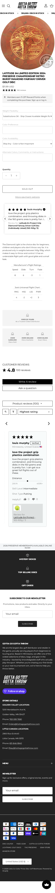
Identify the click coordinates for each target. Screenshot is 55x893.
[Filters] (13, 412)
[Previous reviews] (5, 219)
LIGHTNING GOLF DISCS (11, 847)
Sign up (35, 100)
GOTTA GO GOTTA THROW (39, 844)
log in (43, 100)
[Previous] (7, 424)
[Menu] (3, 5)
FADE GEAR (21, 844)
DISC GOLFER (7, 844)
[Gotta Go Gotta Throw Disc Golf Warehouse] (27, 6)
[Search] (10, 5)
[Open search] (5, 412)
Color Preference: (10, 124)
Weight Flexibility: (10, 111)
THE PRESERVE (31, 847)
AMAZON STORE (8, 851)
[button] (27, 219)
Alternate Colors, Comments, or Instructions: (23, 152)
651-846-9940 (15, 743)
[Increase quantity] (17, 175)
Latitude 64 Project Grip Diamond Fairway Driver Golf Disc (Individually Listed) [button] (24, 517)
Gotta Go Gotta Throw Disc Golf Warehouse (25, 869)
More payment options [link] (27, 197)
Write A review (27, 381)
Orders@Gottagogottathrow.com (24, 724)
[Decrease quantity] (5, 175)
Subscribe (27, 624)
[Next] (47, 424)
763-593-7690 (15, 719)
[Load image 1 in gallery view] (27, 42)
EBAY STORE (45, 847)
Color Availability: (10, 138)
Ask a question (27, 388)
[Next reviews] (50, 219)
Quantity (6, 169)
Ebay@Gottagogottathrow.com (23, 748)
